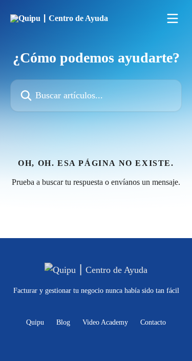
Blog (63, 322)
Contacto (153, 322)
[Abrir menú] (172, 18)
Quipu (35, 322)
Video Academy (105, 322)
